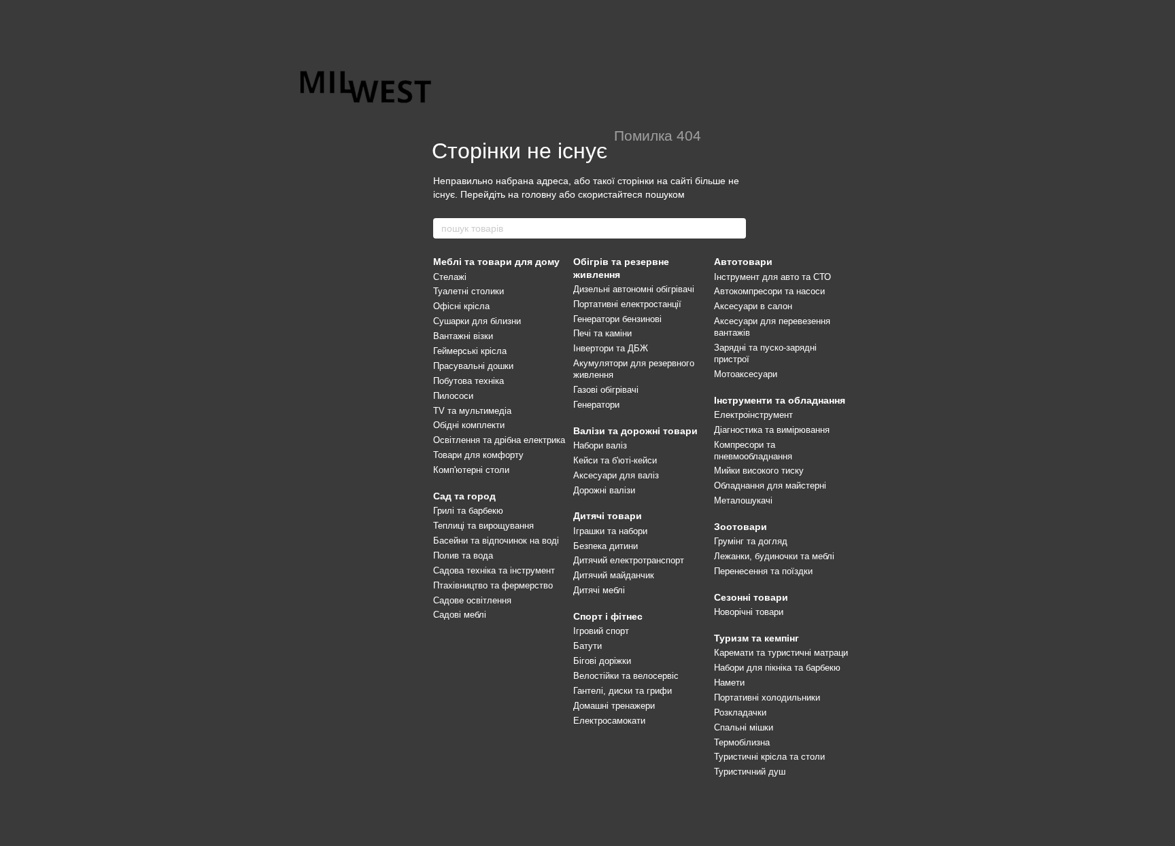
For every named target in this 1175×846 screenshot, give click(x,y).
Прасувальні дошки (473, 366)
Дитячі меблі (599, 590)
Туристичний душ (749, 771)
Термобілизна (742, 742)
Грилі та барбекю (468, 511)
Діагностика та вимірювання (772, 430)
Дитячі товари (607, 515)
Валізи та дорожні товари (635, 430)
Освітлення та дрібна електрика (499, 440)
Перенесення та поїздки (763, 571)
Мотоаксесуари (745, 374)
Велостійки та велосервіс (626, 676)
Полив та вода (463, 555)
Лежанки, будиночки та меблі (774, 556)
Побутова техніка (468, 381)
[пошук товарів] (735, 228)
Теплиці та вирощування (483, 526)
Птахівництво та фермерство (493, 585)
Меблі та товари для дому (496, 261)
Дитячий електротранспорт (628, 560)
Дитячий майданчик (613, 575)
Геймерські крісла (470, 351)
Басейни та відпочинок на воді (496, 540)
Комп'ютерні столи (471, 470)
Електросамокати (609, 721)
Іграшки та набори (610, 531)
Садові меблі (459, 615)
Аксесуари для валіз (616, 475)
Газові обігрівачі (605, 390)
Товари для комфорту (478, 455)
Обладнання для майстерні (770, 485)
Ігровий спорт (601, 631)
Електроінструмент (753, 415)
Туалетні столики (468, 291)
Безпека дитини (605, 546)
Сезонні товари (751, 597)
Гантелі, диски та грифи (622, 691)
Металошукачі (743, 500)
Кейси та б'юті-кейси (615, 460)
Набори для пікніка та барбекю (777, 668)
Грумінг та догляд (750, 541)
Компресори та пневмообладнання (753, 450)
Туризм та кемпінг (756, 638)
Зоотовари (740, 526)
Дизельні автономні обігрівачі (633, 289)
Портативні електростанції (627, 304)
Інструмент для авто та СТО (772, 277)
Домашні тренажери (614, 706)
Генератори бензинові (617, 319)
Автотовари (743, 261)
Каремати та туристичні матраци (781, 653)
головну (539, 194)
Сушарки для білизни (477, 321)
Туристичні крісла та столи (769, 757)
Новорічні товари (748, 612)
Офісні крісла (461, 306)
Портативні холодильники (767, 697)
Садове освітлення (472, 600)
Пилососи (453, 396)
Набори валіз (600, 445)
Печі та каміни (602, 333)
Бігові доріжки (602, 661)
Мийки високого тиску (759, 470)
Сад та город (464, 496)
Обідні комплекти (469, 425)
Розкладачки (740, 712)
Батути (587, 646)
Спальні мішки (743, 727)
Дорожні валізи (604, 490)
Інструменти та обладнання (779, 400)
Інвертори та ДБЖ (610, 348)
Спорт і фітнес (608, 616)
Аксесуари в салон (753, 306)
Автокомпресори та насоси (769, 291)
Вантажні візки (463, 336)
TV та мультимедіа (472, 411)
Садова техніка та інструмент (494, 570)
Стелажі (449, 277)
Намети (729, 682)
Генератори (596, 405)
